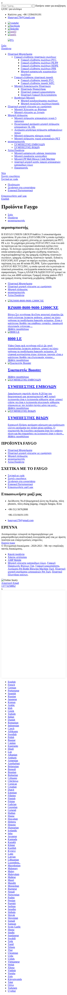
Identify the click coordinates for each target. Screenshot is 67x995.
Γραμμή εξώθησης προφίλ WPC (37, 83)
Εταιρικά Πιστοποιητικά (20, 190)
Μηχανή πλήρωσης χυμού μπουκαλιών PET (37, 138)
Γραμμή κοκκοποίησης (47, 565)
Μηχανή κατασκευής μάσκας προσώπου (35, 153)
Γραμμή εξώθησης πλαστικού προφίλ (33, 77)
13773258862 (8, 586)
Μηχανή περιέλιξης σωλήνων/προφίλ (40, 103)
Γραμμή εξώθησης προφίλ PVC (37, 80)
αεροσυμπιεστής (16, 141)
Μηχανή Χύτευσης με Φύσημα (30, 109)
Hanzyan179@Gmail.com (21, 17)
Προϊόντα (6, 48)
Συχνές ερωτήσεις (10, 176)
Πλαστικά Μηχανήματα (20, 54)
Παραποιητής (21, 167)
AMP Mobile (14, 560)
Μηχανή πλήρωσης (18, 115)
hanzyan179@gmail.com (21, 520)
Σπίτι (3, 45)
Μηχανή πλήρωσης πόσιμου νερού (32, 135)
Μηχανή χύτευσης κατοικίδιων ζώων (27, 563)
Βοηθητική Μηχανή (24, 97)
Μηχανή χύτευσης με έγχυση (29, 112)
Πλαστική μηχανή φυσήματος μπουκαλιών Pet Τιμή (36, 570)
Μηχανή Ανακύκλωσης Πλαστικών (32, 86)
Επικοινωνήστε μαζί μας (14, 196)
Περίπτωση (14, 184)
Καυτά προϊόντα (16, 554)
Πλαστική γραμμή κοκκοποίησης (38, 92)
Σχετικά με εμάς (9, 179)
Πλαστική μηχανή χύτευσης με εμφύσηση (29, 106)
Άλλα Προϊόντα (16, 150)
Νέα (3, 173)
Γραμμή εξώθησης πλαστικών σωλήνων (35, 57)
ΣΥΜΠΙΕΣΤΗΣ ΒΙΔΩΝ (27, 147)
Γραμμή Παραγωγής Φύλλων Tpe (31, 564)
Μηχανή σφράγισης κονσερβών (30, 156)
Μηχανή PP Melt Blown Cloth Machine (34, 159)
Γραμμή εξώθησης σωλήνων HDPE (39, 65)
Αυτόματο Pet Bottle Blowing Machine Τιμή (31, 568)
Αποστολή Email (10, 583)
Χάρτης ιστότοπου (17, 557)
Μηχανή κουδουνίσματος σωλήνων (39, 100)
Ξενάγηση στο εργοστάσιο (21, 187)
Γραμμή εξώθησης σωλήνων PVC (39, 59)
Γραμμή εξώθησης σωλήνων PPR (38, 68)
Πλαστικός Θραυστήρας (33, 89)
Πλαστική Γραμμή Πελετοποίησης (39, 94)
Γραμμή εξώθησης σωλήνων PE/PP (39, 62)
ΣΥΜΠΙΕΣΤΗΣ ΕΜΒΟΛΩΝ (29, 144)
